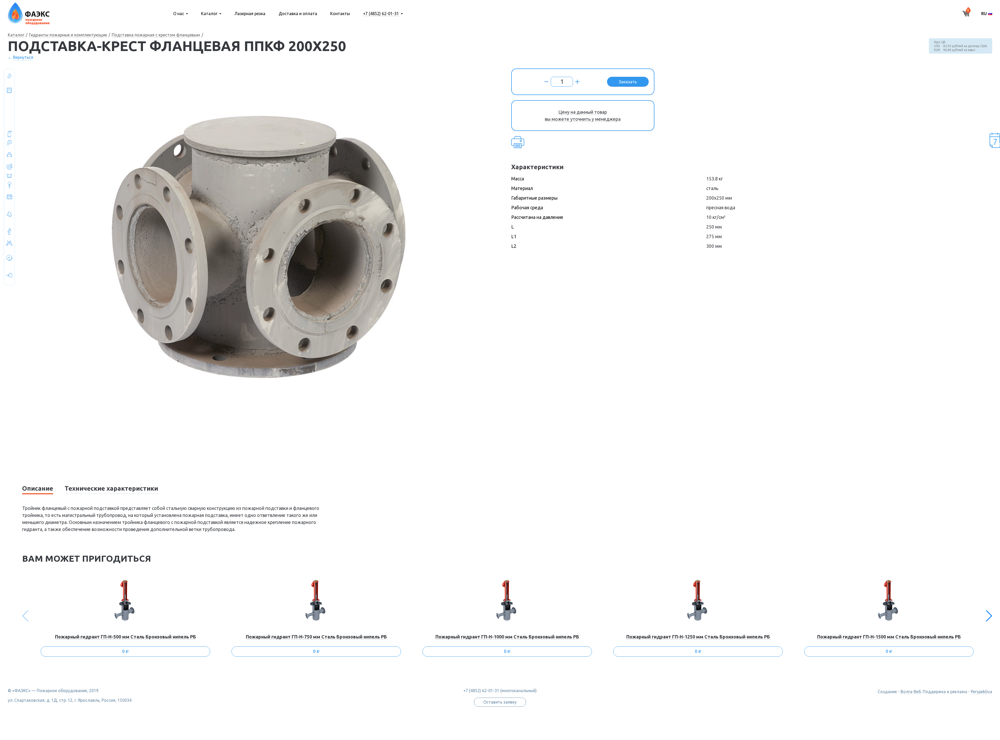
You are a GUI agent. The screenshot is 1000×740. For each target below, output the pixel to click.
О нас (178, 13)
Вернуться (23, 57)
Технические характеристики (111, 488)
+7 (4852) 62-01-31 (381, 13)
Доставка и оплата (298, 13)
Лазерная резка (249, 13)
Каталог (209, 13)
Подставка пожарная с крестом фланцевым (156, 35)
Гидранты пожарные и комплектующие (68, 35)
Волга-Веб (911, 691)
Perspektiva (981, 691)
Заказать (628, 81)
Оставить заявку (500, 702)
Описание (37, 488)
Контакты (340, 13)
